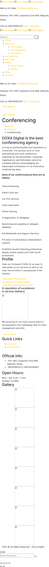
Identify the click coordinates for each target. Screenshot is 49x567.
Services (11, 129)
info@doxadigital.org (27, 8)
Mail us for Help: (8, 8)
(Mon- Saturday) (31, 26)
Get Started (9, 106)
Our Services (13, 347)
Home (10, 126)
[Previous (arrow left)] (1, 566)
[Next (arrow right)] (4, 566)
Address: (4, 15)
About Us (11, 344)
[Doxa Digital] (7, 1)
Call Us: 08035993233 (11, 26)
